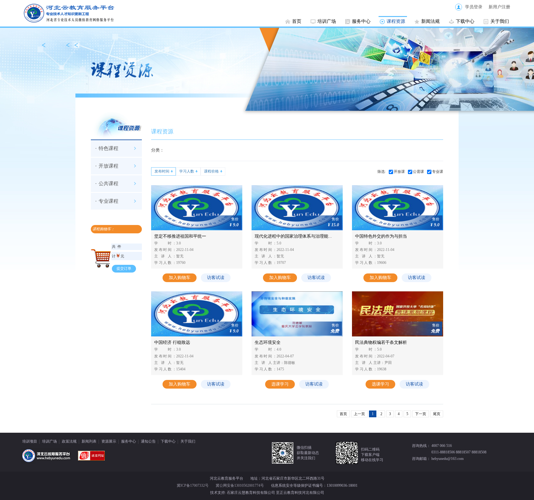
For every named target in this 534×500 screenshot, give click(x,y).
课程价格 (211, 171)
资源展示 (108, 441)
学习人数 (186, 171)
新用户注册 (499, 7)
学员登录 (473, 7)
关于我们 (499, 21)
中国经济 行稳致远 (172, 342)
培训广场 (326, 21)
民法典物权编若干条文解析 (381, 342)
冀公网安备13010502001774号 (240, 485)
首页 (296, 21)
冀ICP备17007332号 (193, 485)
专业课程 (108, 201)
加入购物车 (179, 277)
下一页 (420, 414)
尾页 (436, 414)
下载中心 (465, 21)
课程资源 (396, 21)
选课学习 (280, 384)
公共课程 (108, 183)
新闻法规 (430, 21)
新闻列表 (89, 441)
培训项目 (29, 441)
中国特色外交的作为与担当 (381, 236)
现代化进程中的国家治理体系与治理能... (293, 236)
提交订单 (124, 268)
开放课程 (108, 166)
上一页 (359, 414)
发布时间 (162, 171)
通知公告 (148, 441)
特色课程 (108, 148)
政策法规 (69, 441)
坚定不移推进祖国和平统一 (180, 236)
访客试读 (215, 277)
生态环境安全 (268, 342)
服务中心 (361, 21)
